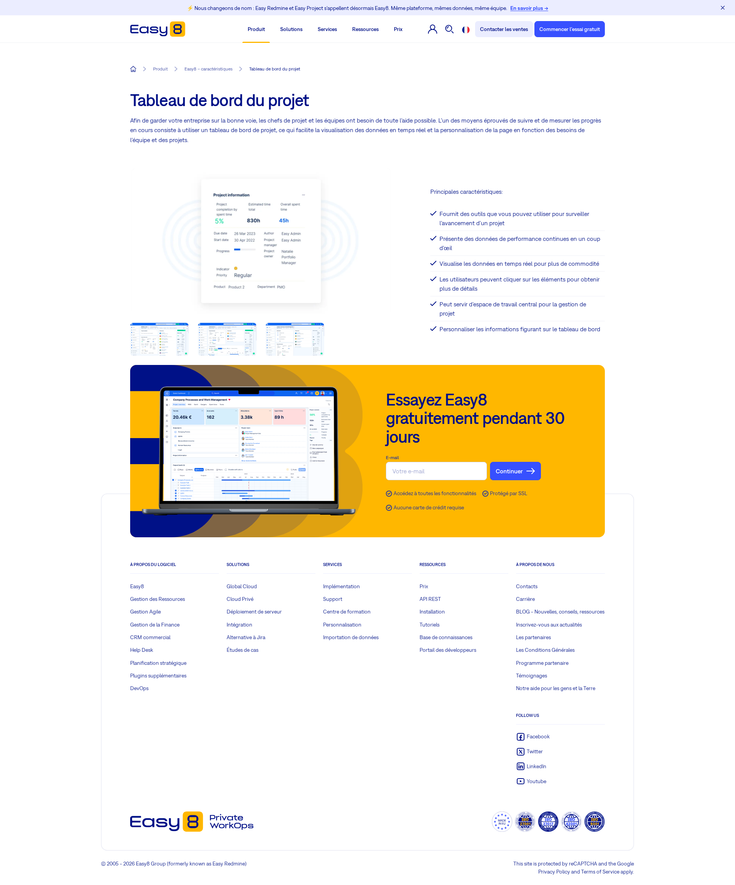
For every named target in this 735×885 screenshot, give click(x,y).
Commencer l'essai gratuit (569, 29)
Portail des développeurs (448, 650)
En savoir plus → (529, 8)
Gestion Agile (145, 612)
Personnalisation (342, 625)
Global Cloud (242, 586)
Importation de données (351, 637)
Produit (256, 29)
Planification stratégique (158, 663)
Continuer (509, 471)
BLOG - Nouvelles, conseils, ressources (560, 612)
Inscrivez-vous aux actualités (549, 625)
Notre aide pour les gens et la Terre (555, 688)
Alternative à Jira (246, 637)
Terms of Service (600, 872)
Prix (398, 29)
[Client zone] (432, 29)
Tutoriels (429, 625)
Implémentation (341, 586)
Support (332, 599)
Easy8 (137, 586)
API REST (430, 599)
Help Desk (141, 650)
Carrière (525, 599)
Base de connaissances (446, 637)
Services (327, 29)
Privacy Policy (554, 872)
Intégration (239, 625)
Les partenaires (533, 637)
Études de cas (242, 650)
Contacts (526, 586)
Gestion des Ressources (157, 599)
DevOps (139, 688)
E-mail (392, 457)
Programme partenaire (542, 663)
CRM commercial (150, 637)
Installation (432, 612)
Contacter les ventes (504, 29)
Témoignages (531, 675)
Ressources (365, 29)
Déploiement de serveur (254, 612)
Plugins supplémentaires (158, 675)
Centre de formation (347, 612)
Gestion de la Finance (155, 625)
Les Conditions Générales (545, 650)
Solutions (291, 29)
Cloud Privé (240, 599)
